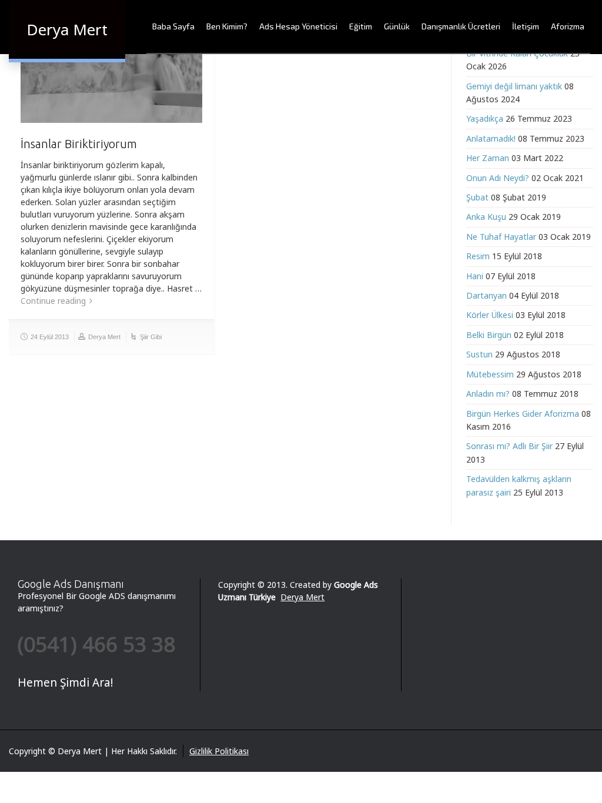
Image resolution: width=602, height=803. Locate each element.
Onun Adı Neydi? (497, 177)
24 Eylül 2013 (50, 336)
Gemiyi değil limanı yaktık (514, 86)
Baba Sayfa (173, 26)
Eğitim (360, 26)
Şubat (477, 197)
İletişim (525, 26)
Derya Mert (104, 336)
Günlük (397, 26)
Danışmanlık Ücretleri (461, 26)
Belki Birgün (488, 334)
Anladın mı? (488, 393)
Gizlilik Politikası (219, 751)
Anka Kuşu (486, 216)
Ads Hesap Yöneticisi (298, 26)
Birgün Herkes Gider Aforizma (522, 413)
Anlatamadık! (491, 138)
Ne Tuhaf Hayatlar (501, 236)
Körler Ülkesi (489, 314)
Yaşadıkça (484, 118)
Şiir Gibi (151, 336)
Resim (478, 256)
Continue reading (53, 300)
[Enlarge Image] (111, 74)
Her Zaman (487, 157)
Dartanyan (486, 295)
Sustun (479, 354)
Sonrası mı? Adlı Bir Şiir (509, 445)
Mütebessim (490, 374)
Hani (474, 276)
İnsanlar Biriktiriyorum (79, 143)
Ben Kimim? (227, 26)
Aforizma (567, 26)
